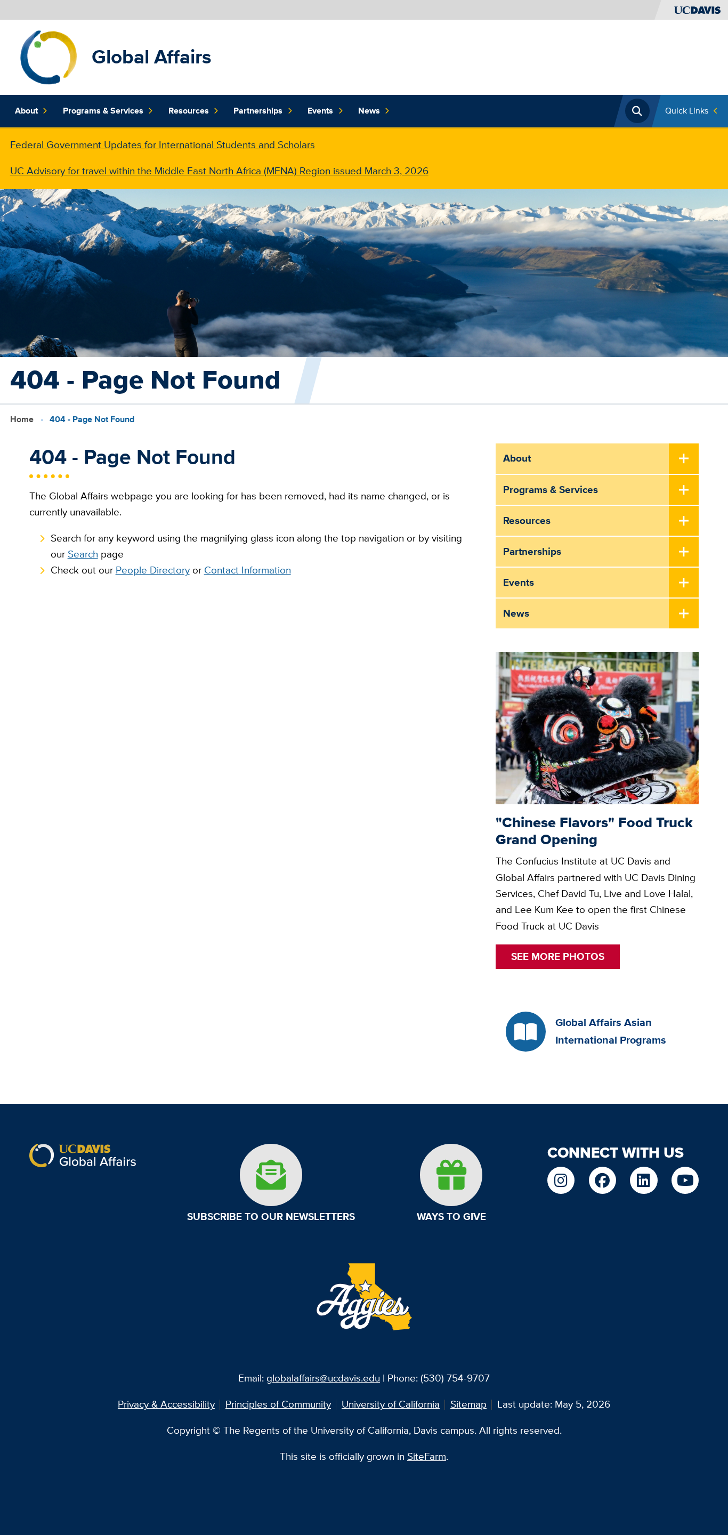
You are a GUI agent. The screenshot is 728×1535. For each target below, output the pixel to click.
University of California (391, 1404)
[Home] (48, 56)
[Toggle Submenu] (684, 458)
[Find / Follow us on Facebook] (602, 1180)
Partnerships (257, 110)
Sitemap (468, 1404)
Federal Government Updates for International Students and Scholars (162, 145)
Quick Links (686, 110)
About (26, 110)
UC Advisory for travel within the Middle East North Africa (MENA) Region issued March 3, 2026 (219, 171)
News (369, 110)
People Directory (153, 570)
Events (320, 110)
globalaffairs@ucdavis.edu (323, 1378)
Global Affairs (152, 56)
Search (83, 554)
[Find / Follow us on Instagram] (561, 1180)
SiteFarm (426, 1456)
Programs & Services (103, 110)
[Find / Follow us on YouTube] (685, 1180)
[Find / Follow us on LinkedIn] (643, 1180)
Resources (188, 110)
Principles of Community (278, 1404)
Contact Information (247, 570)
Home (22, 419)
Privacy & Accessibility (166, 1404)
